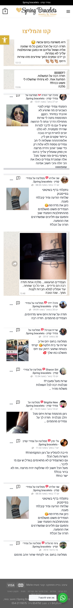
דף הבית (62, 591)
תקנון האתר (12, 591)
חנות (23, 591)
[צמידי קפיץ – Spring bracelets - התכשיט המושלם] (37, 11)
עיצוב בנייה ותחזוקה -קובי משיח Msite (46, 585)
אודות (53, 591)
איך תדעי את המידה (38, 591)
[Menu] (68, 11)
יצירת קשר (36, 594)
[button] (4, 40)
